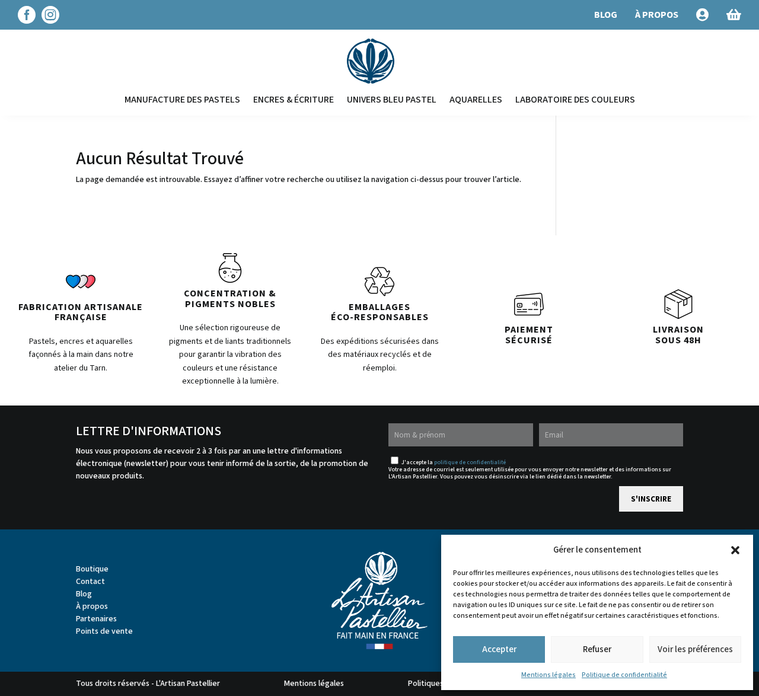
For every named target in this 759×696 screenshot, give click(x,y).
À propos (92, 606)
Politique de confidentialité (624, 675)
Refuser (597, 649)
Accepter (499, 649)
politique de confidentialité (470, 462)
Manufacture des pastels (182, 99)
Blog (84, 594)
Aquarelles (475, 99)
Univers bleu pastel (391, 99)
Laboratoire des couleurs (575, 99)
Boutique (92, 569)
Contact (90, 582)
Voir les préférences (695, 649)
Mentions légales (548, 675)
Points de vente (104, 631)
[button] (735, 550)
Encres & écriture (293, 99)
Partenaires (96, 619)
